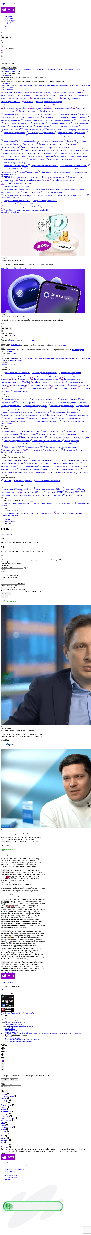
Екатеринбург (6, 1105)
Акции (8, 25)
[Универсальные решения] (9, 578)
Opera (7, 1179)
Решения (8, 16)
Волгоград (5, 1101)
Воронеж (4, 1103)
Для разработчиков (26, 1026)
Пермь (3, 1125)
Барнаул (4, 1098)
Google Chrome (11, 1175)
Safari (7, 1173)
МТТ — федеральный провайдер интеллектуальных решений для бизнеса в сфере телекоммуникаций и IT (41, 1033)
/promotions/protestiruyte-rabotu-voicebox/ (16, 268)
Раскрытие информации (33, 85)
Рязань (3, 1129)
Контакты (47, 85)
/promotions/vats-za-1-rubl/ (10, 212)
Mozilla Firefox (10, 1171)
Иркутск (4, 1107)
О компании (10, 27)
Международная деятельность (70, 85)
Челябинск (5, 1145)
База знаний (9, 1030)
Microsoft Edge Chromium (14, 1169)
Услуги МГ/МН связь (52, 69)
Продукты (9, 18)
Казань (4, 1109)
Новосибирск (6, 1120)
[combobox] (26, 568)
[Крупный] (4, 572)
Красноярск (5, 1116)
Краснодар (5, 1114)
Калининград (6, 1112)
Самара (4, 1132)
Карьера (20, 85)
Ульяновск (5, 1140)
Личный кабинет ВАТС (10, 69)
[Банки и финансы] (12, 562)
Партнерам (9, 29)
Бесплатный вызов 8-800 (10, 71)
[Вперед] (6, 596)
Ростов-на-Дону (7, 1127)
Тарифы (8, 23)
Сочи (3, 1136)
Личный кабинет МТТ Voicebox (31, 69)
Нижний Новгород (8, 1118)
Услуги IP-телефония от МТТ (71, 69)
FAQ (7, 1028)
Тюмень (4, 1138)
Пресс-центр (6, 85)
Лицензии (55, 85)
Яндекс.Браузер (11, 1177)
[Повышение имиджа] (13, 587)
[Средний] (4, 570)
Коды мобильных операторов (16, 1032)
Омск (3, 1123)
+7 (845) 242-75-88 (8, 4)
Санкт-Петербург (7, 1096)
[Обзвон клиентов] (13, 591)
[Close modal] (2, 1064)
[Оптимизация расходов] (13, 585)
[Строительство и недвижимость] (12, 564)
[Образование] (12, 566)
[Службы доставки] (12, 567)
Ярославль (5, 1147)
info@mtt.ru (5, 990)
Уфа (2, 1143)
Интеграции (10, 21)
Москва (4, 1094)
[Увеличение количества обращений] (13, 589)
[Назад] (2, 596)
